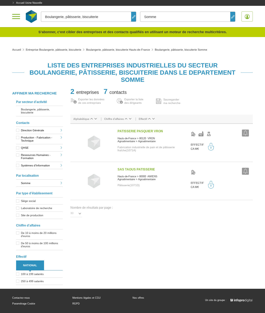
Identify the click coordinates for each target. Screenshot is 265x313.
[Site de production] (201, 134)
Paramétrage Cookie (23, 303)
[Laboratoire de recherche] (208, 134)
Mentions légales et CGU (86, 298)
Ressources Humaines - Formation (35, 156)
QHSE (25, 147)
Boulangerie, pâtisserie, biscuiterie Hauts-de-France (118, 49)
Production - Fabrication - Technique (36, 139)
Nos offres (138, 298)
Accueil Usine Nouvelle (29, 2)
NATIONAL (30, 265)
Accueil (16, 49)
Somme (25, 183)
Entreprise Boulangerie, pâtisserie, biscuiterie (53, 49)
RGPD (76, 303)
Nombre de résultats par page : (91, 207)
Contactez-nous (21, 298)
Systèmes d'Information (35, 165)
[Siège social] (193, 134)
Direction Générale (32, 130)
